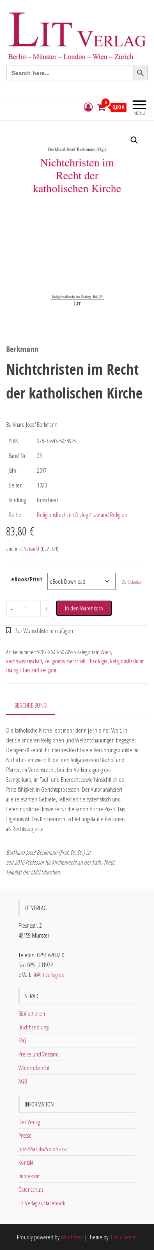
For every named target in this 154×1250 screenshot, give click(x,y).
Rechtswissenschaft (24, 661)
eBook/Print (26, 579)
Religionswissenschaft (64, 661)
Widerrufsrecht (33, 1067)
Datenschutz (31, 1189)
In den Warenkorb (84, 608)
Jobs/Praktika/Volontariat (43, 1149)
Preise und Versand (38, 1054)
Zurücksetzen (133, 581)
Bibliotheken (31, 1013)
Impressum (29, 1176)
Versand (31, 548)
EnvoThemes (124, 1237)
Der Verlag (29, 1122)
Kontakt (25, 1162)
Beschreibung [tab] (30, 705)
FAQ (22, 1040)
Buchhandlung (33, 1027)
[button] (134, 140)
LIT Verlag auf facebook (41, 1203)
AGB (22, 1081)
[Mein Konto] (88, 107)
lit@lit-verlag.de (48, 974)
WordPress (72, 1237)
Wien (106, 652)
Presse (25, 1135)
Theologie (98, 661)
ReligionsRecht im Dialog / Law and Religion (82, 514)
